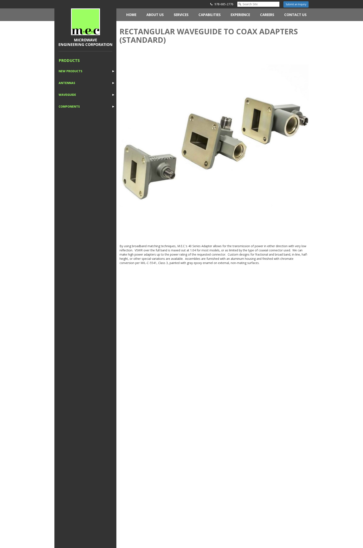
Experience (240, 14)
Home (131, 14)
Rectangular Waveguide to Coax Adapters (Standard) (209, 35)
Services (181, 14)
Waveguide (67, 95)
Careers (267, 14)
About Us (155, 14)
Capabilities (210, 14)
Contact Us (295, 14)
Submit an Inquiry (296, 4)
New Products (70, 71)
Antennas (67, 83)
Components (69, 106)
